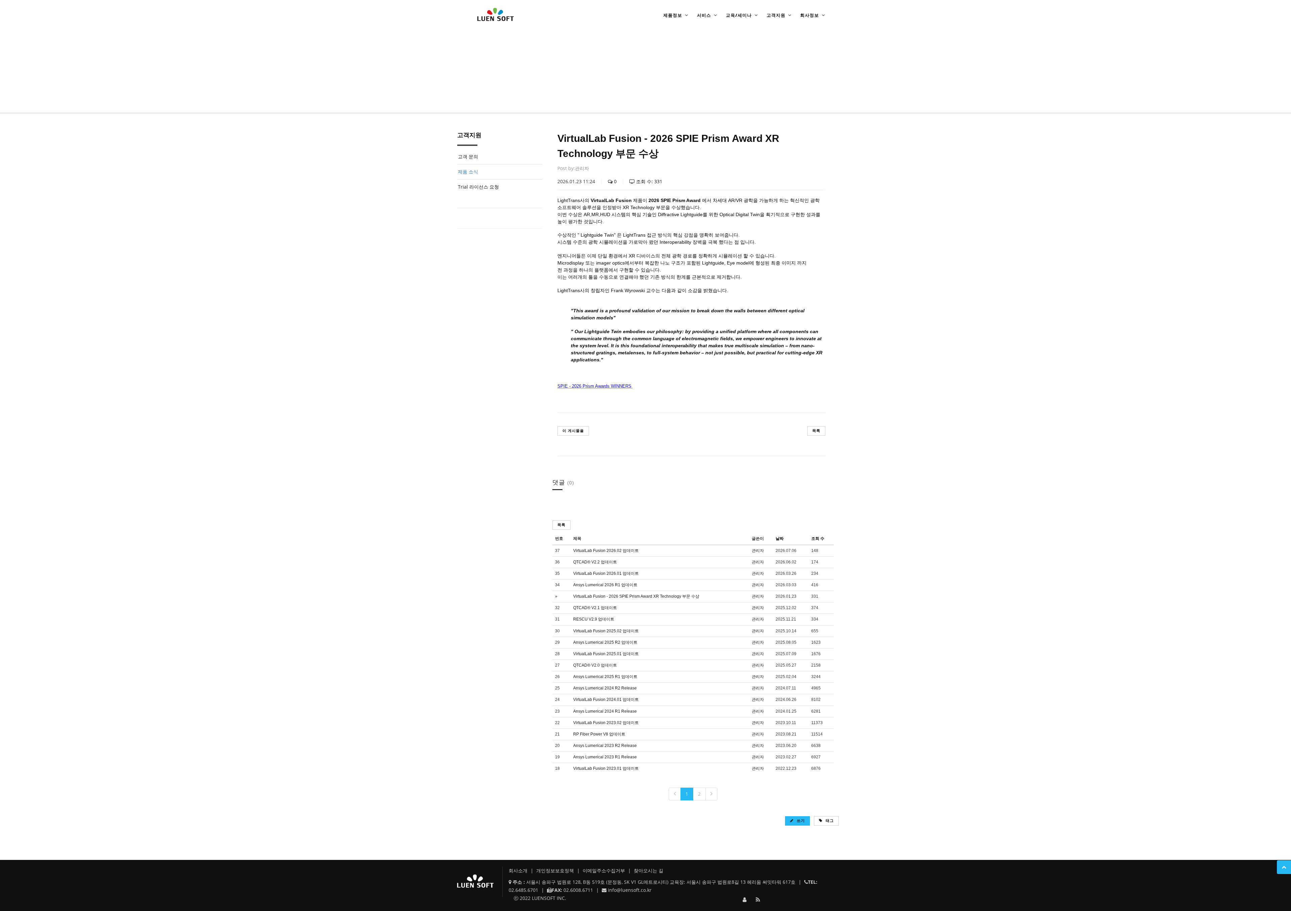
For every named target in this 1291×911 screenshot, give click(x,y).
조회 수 (817, 538)
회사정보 (809, 15)
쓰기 (800, 820)
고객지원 (776, 15)
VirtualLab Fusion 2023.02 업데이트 (606, 722)
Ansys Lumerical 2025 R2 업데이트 (605, 642)
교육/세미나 (739, 15)
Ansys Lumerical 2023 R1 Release (605, 757)
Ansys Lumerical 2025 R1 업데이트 (605, 676)
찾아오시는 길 (648, 870)
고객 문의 (468, 156)
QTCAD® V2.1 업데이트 (595, 607)
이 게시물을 (573, 430)
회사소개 (519, 870)
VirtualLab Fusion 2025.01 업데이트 (606, 653)
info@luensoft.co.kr (630, 890)
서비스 (704, 15)
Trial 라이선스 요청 (478, 187)
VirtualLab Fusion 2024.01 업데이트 (606, 699)
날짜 (780, 538)
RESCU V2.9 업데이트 (593, 619)
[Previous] (675, 794)
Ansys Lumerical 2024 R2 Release (605, 688)
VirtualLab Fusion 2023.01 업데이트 (606, 768)
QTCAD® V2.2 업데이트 (595, 562)
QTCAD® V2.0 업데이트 (595, 665)
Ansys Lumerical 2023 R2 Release (605, 745)
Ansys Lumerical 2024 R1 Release (605, 711)
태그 (829, 820)
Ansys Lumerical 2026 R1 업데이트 (605, 585)
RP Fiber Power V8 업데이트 (599, 734)
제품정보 (672, 15)
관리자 (582, 168)
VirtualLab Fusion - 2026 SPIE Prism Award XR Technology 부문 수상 (636, 596)
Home (475, 93)
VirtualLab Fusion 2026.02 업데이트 (606, 550)
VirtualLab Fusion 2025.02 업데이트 (606, 631)
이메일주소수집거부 (604, 870)
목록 (816, 430)
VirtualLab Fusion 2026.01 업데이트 (606, 573)
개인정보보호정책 (555, 870)
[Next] (711, 794)
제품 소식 (517, 93)
